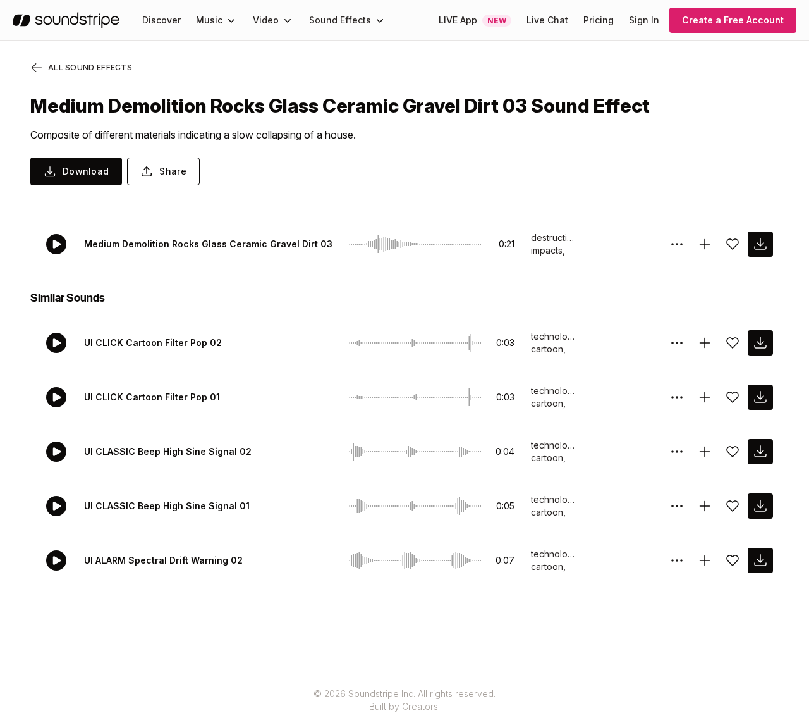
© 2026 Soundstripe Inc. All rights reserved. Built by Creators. (404, 700)
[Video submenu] (287, 20)
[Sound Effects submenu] (380, 20)
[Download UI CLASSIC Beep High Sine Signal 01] (760, 506)
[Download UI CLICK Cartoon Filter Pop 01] (760, 397)
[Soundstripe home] (66, 20)
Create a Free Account (733, 20)
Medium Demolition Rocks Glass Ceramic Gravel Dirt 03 (208, 243)
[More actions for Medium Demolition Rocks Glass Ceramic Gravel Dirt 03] (677, 244)
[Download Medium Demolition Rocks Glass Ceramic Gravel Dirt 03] (760, 244)
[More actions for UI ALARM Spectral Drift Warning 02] (677, 560)
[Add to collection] (704, 244)
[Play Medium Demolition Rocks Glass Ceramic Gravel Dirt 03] (56, 244)
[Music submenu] (231, 20)
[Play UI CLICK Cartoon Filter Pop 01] (56, 397)
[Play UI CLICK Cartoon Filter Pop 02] (56, 343)
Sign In (644, 20)
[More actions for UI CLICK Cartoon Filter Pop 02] (677, 343)
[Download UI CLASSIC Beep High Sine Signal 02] (760, 451)
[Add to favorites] (732, 244)
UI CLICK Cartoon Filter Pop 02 (153, 342)
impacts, (548, 250)
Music (209, 20)
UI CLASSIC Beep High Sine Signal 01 (167, 505)
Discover (161, 20)
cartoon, (548, 349)
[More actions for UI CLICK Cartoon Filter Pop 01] (677, 397)
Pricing (598, 20)
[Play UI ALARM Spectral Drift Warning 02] (56, 560)
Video (266, 20)
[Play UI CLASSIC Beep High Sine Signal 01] (56, 506)
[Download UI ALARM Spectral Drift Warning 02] (760, 560)
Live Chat (547, 20)
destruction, (553, 237)
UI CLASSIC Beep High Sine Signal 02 (168, 451)
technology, (553, 336)
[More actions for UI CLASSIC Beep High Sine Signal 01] (677, 506)
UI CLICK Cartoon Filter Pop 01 (152, 397)
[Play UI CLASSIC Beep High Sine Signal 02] (56, 452)
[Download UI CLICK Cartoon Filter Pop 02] (760, 343)
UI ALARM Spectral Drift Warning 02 (163, 560)
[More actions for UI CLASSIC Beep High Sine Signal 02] (677, 451)
